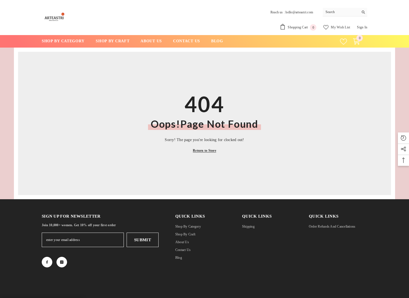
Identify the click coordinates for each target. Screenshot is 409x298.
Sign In (362, 27)
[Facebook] (47, 262)
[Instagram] (61, 262)
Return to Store (204, 150)
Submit (142, 240)
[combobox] (341, 12)
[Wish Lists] (343, 41)
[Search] (345, 12)
